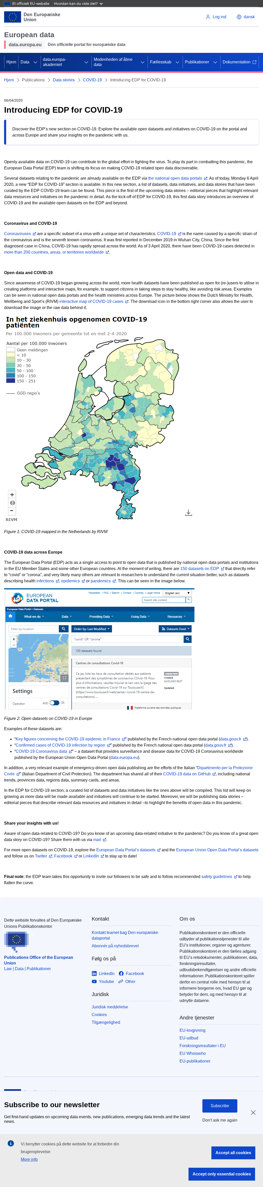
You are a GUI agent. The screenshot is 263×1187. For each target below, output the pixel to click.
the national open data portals (175, 178)
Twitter (41, 856)
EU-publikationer (195, 1061)
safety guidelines (216, 876)
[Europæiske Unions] (32, 17)
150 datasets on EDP (199, 568)
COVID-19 (92, 80)
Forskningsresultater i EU (203, 1046)
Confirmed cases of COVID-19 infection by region (60, 745)
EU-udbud (189, 1038)
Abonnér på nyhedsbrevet (115, 946)
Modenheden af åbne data (113, 62)
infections (45, 581)
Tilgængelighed (106, 1022)
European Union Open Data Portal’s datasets (217, 850)
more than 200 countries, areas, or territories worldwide (54, 252)
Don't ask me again (219, 1120)
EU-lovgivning (192, 1030)
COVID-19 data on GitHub (187, 774)
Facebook (63, 856)
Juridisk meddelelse (110, 1007)
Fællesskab (160, 62)
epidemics (70, 581)
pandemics (101, 581)
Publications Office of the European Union (38, 960)
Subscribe (220, 1106)
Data (25, 62)
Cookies (99, 1014)
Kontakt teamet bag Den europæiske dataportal (125, 935)
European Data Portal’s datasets (125, 850)
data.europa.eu (124, 757)
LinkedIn (91, 856)
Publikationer (197, 62)
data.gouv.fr (230, 739)
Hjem (11, 62)
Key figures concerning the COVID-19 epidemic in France (68, 739)
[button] (245, 17)
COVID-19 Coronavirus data (41, 751)
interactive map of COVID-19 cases (91, 301)
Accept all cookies (233, 1153)
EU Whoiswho (193, 1053)
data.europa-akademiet (54, 62)
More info (29, 1159)
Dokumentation (236, 62)
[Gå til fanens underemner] (35, 62)
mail (97, 839)
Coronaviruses (17, 233)
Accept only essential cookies (222, 1174)
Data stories (64, 80)
